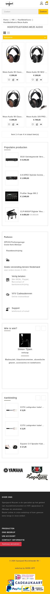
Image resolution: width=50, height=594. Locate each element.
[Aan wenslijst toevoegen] (9, 79)
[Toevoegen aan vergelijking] (13, 79)
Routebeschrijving (14, 251)
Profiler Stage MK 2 (29, 193)
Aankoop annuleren (10, 544)
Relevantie (25, 37)
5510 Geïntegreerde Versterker (34, 157)
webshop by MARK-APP (25, 568)
